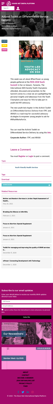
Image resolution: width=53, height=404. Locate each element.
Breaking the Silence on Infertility (15, 212)
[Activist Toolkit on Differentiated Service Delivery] (31, 57)
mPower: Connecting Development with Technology (21, 261)
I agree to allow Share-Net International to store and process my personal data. (26, 311)
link (49, 133)
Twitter (4, 45)
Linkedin (4, 49)
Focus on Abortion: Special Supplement (17, 224)
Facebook (4, 41)
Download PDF (7, 185)
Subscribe (26, 317)
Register (22, 156)
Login (30, 156)
